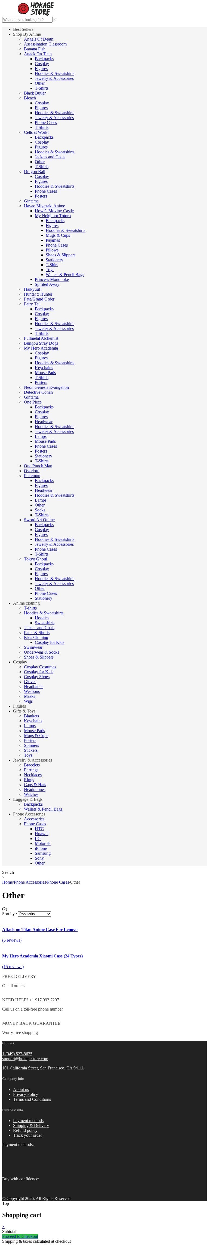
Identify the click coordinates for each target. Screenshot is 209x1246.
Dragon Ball (34, 171)
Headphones (34, 789)
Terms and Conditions (32, 1099)
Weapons (32, 691)
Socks (40, 510)
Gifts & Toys (24, 711)
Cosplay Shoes (37, 676)
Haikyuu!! (33, 289)
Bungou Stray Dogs (41, 343)
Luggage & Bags (27, 799)
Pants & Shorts (37, 632)
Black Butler (35, 93)
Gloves (30, 681)
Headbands (33, 686)
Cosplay (42, 63)
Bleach (30, 98)
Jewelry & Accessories (54, 78)
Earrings (31, 770)
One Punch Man (38, 465)
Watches (31, 794)
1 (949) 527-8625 (17, 1053)
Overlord (31, 470)
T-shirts (30, 608)
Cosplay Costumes (40, 667)
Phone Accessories (29, 814)
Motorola (43, 843)
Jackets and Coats (50, 156)
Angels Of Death (38, 39)
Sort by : (9, 913)
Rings (29, 779)
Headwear (44, 421)
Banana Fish (34, 49)
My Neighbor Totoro (53, 215)
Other (40, 83)
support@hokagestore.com (25, 1058)
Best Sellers (23, 29)
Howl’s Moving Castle (54, 210)
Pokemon (32, 475)
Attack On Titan (38, 53)
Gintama (31, 201)
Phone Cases (46, 122)
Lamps (41, 436)
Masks (29, 696)
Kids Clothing (36, 637)
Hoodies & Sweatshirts (54, 73)
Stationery (54, 259)
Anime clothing (26, 603)
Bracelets (32, 765)
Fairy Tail (32, 304)
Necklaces (33, 774)
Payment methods (28, 1120)
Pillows (52, 250)
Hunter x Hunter (38, 294)
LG (38, 838)
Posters (41, 196)
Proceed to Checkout (20, 1236)
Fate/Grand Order (39, 299)
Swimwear (33, 647)
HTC (39, 828)
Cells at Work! (36, 132)
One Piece (33, 402)
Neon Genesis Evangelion (46, 387)
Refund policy (25, 1130)
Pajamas (53, 240)
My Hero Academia (41, 348)
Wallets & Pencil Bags (65, 274)
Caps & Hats (35, 784)
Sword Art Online (39, 519)
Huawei (41, 833)
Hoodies (42, 618)
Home (7, 882)
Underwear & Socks (41, 652)
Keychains (44, 367)
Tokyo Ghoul (35, 559)
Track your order (27, 1135)
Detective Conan (38, 392)
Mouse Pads (45, 372)
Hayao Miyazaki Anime (44, 206)
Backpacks (44, 58)
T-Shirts (41, 88)
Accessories (34, 819)
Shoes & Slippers (60, 255)
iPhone (41, 848)
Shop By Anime (27, 34)
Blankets (31, 716)
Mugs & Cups (58, 235)
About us (21, 1089)
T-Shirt (52, 264)
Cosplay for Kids (49, 642)
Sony (39, 858)
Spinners (31, 745)
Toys (50, 269)
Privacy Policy (25, 1094)
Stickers (31, 750)
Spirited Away (47, 284)
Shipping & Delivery (31, 1125)
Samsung (43, 853)
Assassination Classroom (45, 44)
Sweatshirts (44, 622)
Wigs (28, 701)
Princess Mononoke (52, 279)
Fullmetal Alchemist (41, 338)
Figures (41, 68)
